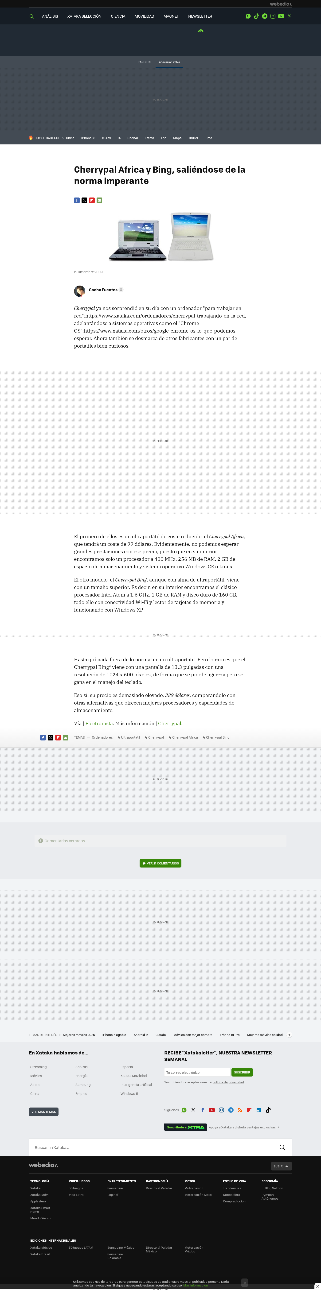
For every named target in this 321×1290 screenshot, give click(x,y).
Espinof (112, 1194)
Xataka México (41, 1247)
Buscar (282, 1147)
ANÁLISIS (50, 16)
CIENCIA (118, 16)
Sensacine (115, 1188)
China (70, 138)
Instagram (273, 16)
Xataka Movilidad (134, 1075)
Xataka (35, 1188)
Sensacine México (120, 1247)
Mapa (177, 138)
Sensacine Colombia (115, 1256)
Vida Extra (76, 1194)
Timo (208, 138)
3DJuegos (76, 1188)
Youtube (281, 16)
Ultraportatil (130, 737)
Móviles (36, 1075)
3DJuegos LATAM (81, 1247)
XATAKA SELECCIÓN (84, 16)
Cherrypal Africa (185, 737)
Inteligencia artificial (136, 1084)
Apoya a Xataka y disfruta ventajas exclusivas (242, 1127)
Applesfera (38, 1201)
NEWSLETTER (200, 16)
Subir (278, 1166)
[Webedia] (281, 4)
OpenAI (132, 138)
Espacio (127, 1066)
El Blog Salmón (272, 1188)
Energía (81, 1075)
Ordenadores (102, 737)
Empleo (81, 1093)
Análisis (81, 1066)
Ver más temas (43, 1111)
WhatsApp (248, 16)
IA (119, 138)
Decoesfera (231, 1194)
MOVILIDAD (144, 16)
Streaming (38, 1066)
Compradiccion (234, 1201)
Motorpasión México (193, 1249)
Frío (163, 138)
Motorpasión (193, 1188)
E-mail (99, 200)
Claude (161, 1034)
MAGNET (171, 16)
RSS (240, 1109)
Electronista (99, 723)
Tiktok (256, 16)
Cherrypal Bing (218, 737)
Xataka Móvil (39, 1194)
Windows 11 (129, 1093)
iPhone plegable (114, 1034)
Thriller (193, 138)
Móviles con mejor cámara (193, 1034)
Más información (195, 1285)
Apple (34, 1084)
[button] (106, 289)
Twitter (289, 16)
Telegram (264, 16)
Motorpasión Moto (198, 1194)
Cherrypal (169, 723)
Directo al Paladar (159, 1188)
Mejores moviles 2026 (79, 1034)
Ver (163, 863)
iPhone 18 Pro (230, 1034)
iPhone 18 (88, 138)
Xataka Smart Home (40, 1209)
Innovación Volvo (169, 62)
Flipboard (92, 200)
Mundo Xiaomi (40, 1218)
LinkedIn (258, 1109)
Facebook (77, 200)
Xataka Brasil (40, 1254)
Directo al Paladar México (159, 1249)
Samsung (83, 1084)
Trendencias (232, 1188)
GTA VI (106, 138)
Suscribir (242, 1072)
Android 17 (141, 1034)
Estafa (149, 138)
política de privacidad (228, 1082)
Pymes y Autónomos (270, 1196)
